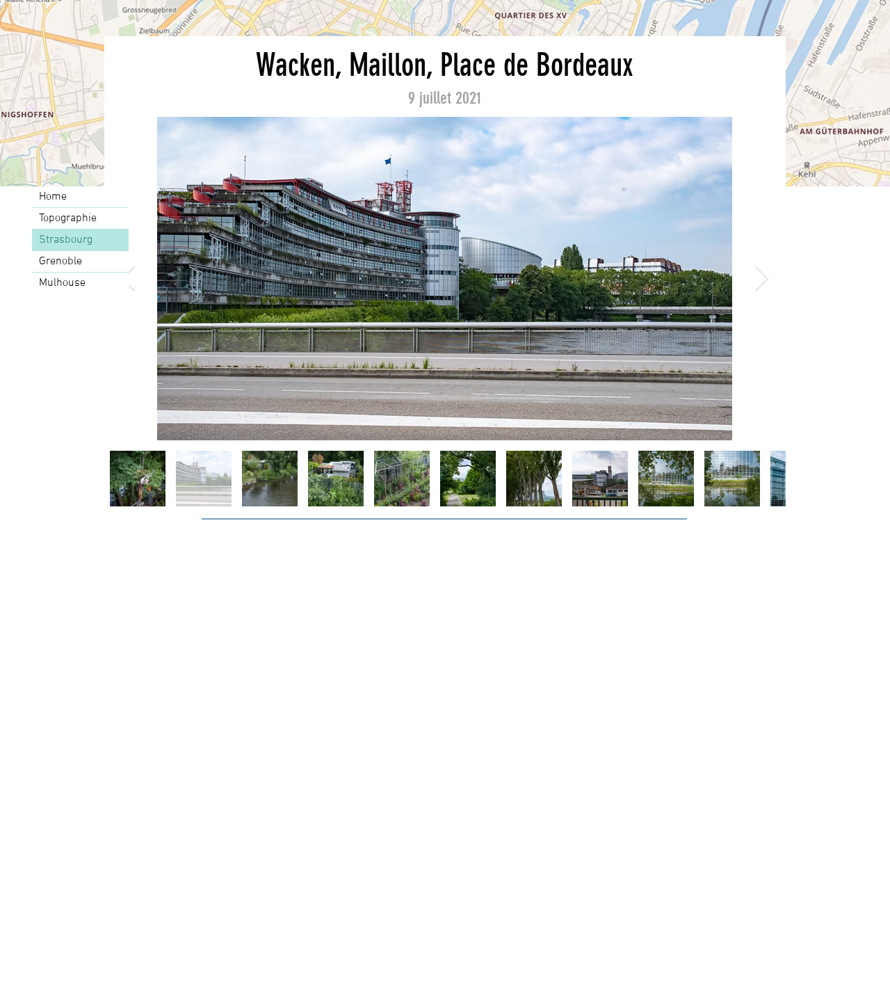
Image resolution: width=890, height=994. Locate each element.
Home (53, 197)
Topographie (68, 218)
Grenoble (60, 261)
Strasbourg (65, 240)
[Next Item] (762, 278)
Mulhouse (62, 283)
